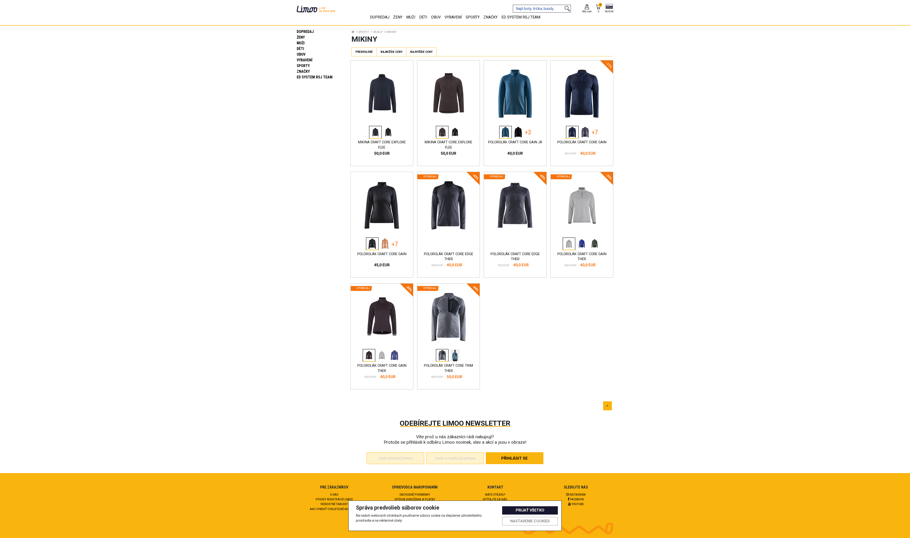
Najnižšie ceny (391, 52)
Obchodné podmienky (415, 494)
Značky (303, 71)
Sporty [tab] (473, 17)
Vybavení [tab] (453, 17)
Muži (301, 43)
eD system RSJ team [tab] (520, 17)
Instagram (577, 494)
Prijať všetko (530, 510)
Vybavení (304, 60)
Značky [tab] (490, 17)
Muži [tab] (410, 17)
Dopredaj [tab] (379, 17)
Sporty (303, 65)
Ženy (301, 37)
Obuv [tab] (436, 17)
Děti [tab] (423, 17)
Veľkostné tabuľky (334, 504)
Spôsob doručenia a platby (415, 499)
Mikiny (391, 32)
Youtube (577, 504)
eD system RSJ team (314, 77)
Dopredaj (305, 31)
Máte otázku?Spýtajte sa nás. (495, 497)
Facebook (576, 499)
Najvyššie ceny (421, 52)
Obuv (301, 54)
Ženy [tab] (397, 17)
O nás (334, 494)
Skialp (378, 32)
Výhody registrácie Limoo (334, 499)
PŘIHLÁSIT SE (514, 458)
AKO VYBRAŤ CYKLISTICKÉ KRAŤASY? (334, 509)
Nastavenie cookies (530, 521)
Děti (300, 48)
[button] (609, 9)
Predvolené (364, 52)
